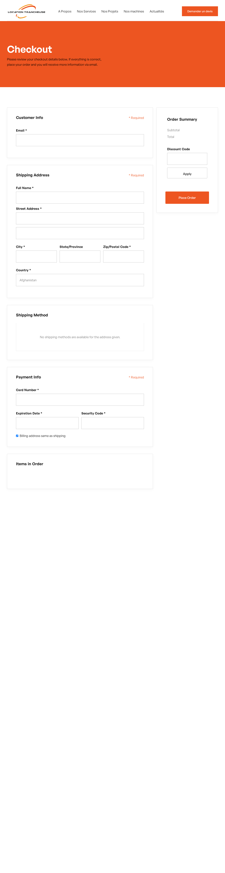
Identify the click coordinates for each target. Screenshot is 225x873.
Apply (187, 174)
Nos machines (134, 11)
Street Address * (29, 208)
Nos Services (86, 11)
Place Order (187, 198)
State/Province (71, 247)
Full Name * (25, 188)
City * (20, 247)
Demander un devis (200, 11)
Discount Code (178, 149)
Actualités (157, 11)
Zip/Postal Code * (117, 247)
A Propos (64, 11)
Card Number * (27, 390)
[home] (26, 11)
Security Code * (93, 413)
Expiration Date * (29, 413)
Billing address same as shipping (43, 436)
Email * (21, 130)
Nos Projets (109, 11)
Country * (23, 270)
